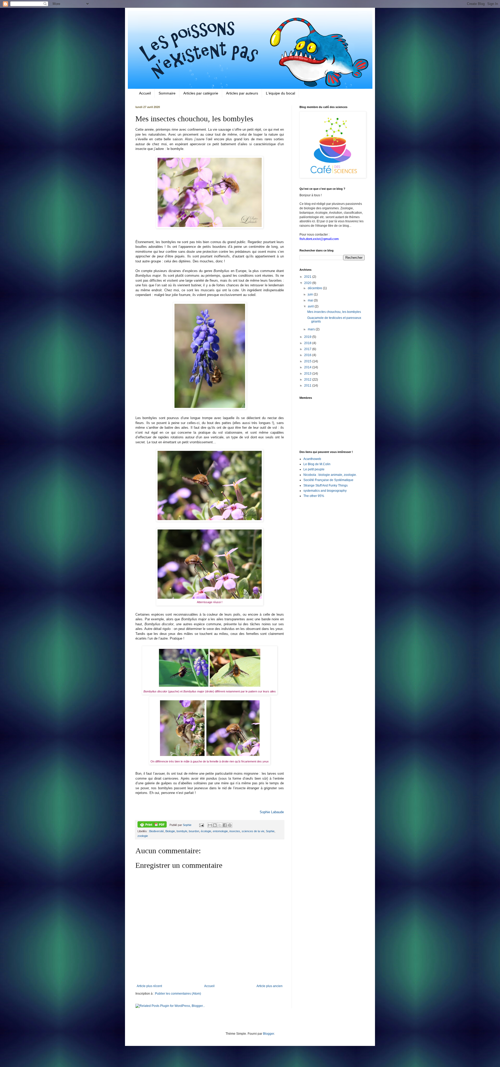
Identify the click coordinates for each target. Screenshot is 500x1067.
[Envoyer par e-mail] (210, 825)
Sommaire (167, 93)
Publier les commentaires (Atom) (178, 993)
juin (311, 294)
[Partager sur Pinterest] (229, 825)
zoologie (143, 835)
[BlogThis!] (214, 825)
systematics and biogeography (325, 491)
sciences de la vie (253, 831)
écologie (206, 831)
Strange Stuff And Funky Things (325, 485)
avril (311, 306)
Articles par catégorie (200, 93)
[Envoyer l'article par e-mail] (201, 824)
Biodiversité (156, 831)
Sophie (270, 831)
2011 (308, 385)
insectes (234, 831)
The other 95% (313, 496)
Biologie (170, 831)
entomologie (220, 831)
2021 (308, 277)
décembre (315, 288)
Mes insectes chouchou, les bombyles (334, 312)
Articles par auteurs (242, 93)
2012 (308, 379)
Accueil (145, 93)
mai (311, 300)
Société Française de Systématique (328, 480)
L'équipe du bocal (280, 93)
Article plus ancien (270, 986)
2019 (308, 337)
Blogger (268, 1034)
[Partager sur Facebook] (224, 825)
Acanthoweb (312, 459)
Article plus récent (149, 986)
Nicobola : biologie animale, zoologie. (330, 475)
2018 (308, 343)
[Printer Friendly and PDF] (152, 825)
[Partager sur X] (219, 825)
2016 (308, 355)
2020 (308, 283)
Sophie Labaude (272, 812)
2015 (308, 361)
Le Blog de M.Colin (316, 464)
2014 (308, 367)
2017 (308, 349)
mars (312, 329)
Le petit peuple (313, 469)
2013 (308, 373)
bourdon (194, 831)
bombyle (182, 831)
